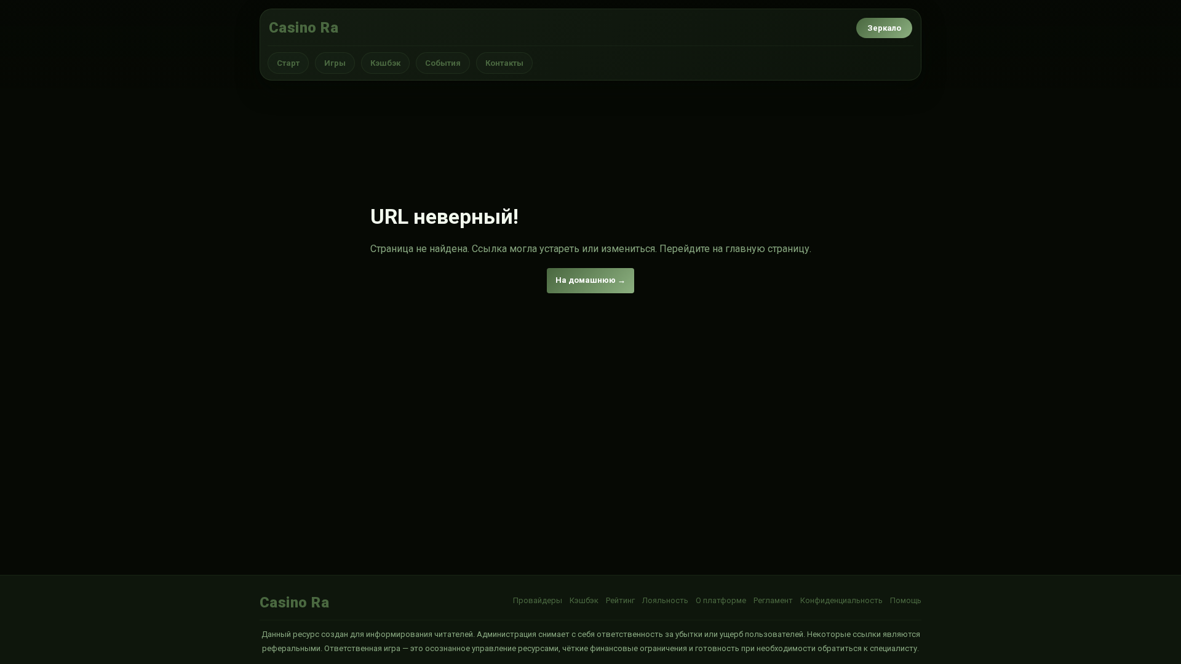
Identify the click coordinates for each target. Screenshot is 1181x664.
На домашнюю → (590, 280)
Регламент (773, 600)
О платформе (721, 600)
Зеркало (884, 28)
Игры (335, 63)
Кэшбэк (385, 63)
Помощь (905, 600)
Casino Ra (303, 27)
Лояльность (665, 600)
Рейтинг (620, 600)
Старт (288, 63)
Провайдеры (537, 600)
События (443, 63)
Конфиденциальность (841, 600)
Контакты (504, 63)
